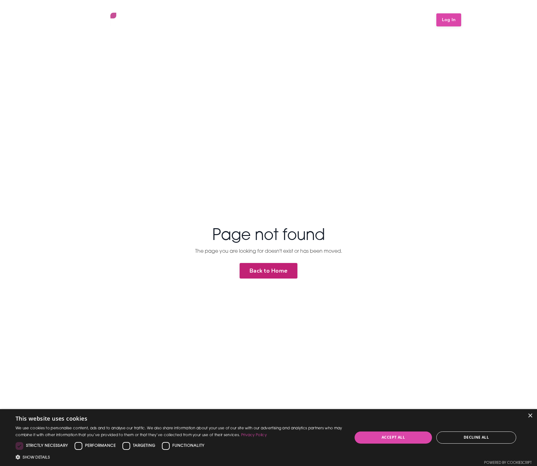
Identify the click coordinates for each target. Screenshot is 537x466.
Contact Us (414, 19)
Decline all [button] (476, 437)
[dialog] (268, 437)
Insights (379, 19)
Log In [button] (449, 19)
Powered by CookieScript (508, 463)
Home (291, 19)
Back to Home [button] (268, 271)
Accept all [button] (393, 437)
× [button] (530, 415)
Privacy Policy (254, 435)
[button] (179, 457)
